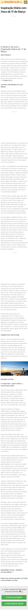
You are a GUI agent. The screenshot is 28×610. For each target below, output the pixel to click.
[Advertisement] (14, 31)
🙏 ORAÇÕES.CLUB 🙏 (11, 2)
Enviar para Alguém (14, 597)
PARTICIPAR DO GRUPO (14, 604)
